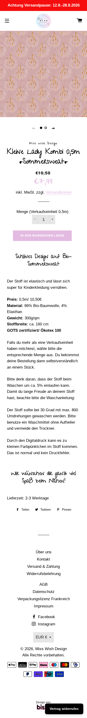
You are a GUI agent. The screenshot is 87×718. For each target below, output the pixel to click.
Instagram (46, 624)
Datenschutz (44, 591)
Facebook (46, 617)
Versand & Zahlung (43, 566)
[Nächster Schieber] (53, 128)
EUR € (41, 637)
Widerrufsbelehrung (44, 574)
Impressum (43, 606)
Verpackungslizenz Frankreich (43, 599)
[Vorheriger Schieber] (34, 128)
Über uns (44, 552)
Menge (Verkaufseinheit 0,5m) (42, 211)
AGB (43, 584)
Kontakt (43, 559)
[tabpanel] (43, 73)
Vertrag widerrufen (64, 709)
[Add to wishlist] (4, 517)
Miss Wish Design (51, 649)
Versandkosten (58, 192)
